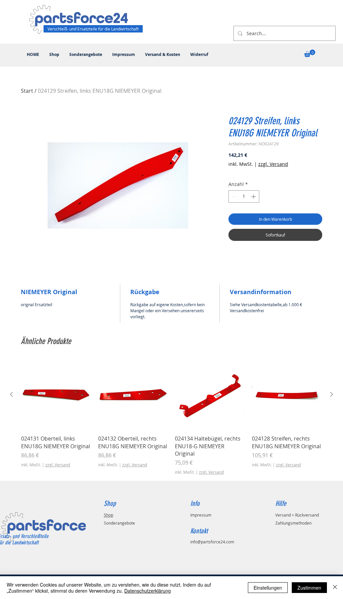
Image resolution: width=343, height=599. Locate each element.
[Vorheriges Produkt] (11, 394)
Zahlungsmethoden (293, 523)
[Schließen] (335, 588)
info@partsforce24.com (212, 541)
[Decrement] (233, 196)
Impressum (200, 515)
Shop (108, 515)
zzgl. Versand (273, 164)
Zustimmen (309, 587)
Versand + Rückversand (297, 515)
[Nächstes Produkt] (332, 394)
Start (27, 90)
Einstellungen (268, 587)
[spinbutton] (244, 196)
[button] (309, 53)
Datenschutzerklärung (147, 590)
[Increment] (254, 196)
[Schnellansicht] (56, 394)
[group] (171, 417)
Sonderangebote (119, 523)
